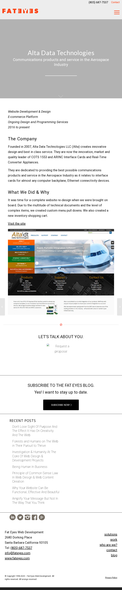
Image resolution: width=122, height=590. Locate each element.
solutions (110, 534)
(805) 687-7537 (98, 2)
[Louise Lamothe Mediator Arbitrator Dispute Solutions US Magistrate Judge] (119, 307)
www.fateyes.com (17, 558)
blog (114, 555)
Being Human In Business (29, 467)
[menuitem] (115, 2)
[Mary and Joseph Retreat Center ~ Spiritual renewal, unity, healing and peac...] (2, 307)
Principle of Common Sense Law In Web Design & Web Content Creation (35, 477)
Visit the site (17, 223)
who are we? (108, 545)
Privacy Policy (111, 578)
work (113, 539)
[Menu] (115, 12)
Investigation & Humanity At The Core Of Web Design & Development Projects (34, 456)
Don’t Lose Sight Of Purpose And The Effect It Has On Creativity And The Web (34, 431)
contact (111, 550)
